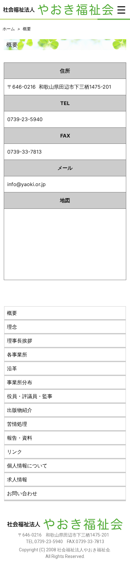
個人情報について (27, 465)
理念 (12, 327)
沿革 (12, 368)
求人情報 (17, 479)
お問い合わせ (22, 493)
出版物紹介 (19, 410)
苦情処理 (17, 424)
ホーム (9, 28)
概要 (27, 28)
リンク (14, 452)
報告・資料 (19, 438)
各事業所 (17, 354)
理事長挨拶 (19, 340)
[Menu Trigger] (121, 9)
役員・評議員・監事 (29, 396)
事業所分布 (19, 382)
